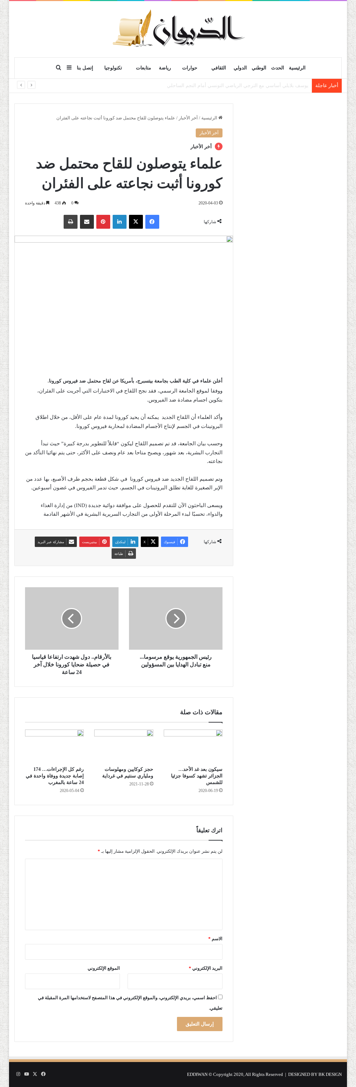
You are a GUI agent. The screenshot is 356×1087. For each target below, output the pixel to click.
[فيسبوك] (152, 222)
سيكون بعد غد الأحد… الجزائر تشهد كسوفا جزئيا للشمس (196, 776)
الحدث (277, 67)
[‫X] (136, 222)
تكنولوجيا (113, 67)
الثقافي (218, 67)
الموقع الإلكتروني (104, 968)
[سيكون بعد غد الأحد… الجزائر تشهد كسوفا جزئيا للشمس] (193, 746)
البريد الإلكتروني (205, 968)
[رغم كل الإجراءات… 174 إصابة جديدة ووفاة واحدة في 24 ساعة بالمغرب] (54, 746)
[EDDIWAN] (178, 29)
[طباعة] (71, 222)
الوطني (259, 67)
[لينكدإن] (120, 222)
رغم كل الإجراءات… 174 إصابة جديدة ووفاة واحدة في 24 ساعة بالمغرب (55, 776)
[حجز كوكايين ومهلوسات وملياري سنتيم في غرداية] (123, 746)
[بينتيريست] (103, 222)
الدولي (240, 67)
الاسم (215, 938)
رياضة (165, 67)
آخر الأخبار (188, 117)
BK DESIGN (330, 1074)
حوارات (189, 67)
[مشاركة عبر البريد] (87, 222)
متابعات (143, 67)
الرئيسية (297, 67)
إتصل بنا (85, 67)
